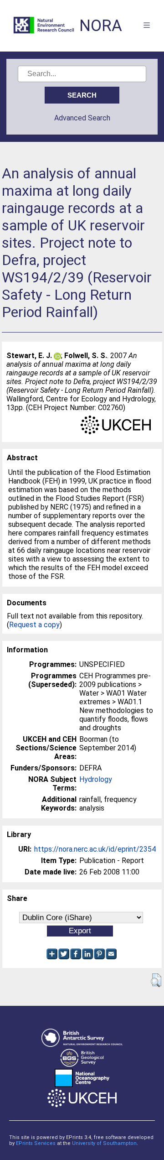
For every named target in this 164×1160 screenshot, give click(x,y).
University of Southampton (104, 1143)
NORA (100, 25)
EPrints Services (36, 1143)
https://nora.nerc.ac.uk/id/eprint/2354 (95, 849)
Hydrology (95, 779)
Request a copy (34, 624)
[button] (156, 980)
